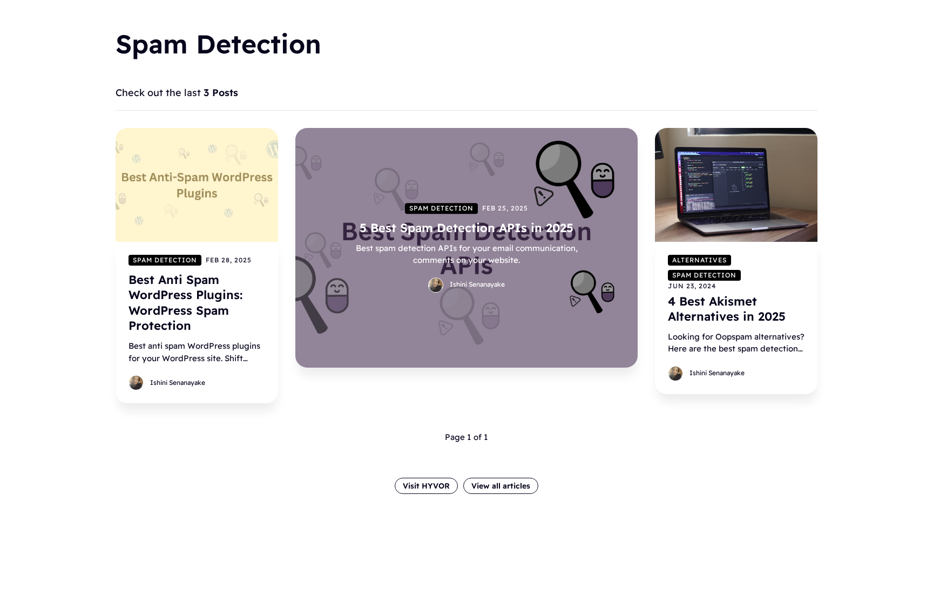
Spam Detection (165, 259)
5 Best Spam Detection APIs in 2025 (466, 227)
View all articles (500, 486)
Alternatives (699, 259)
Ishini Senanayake (177, 382)
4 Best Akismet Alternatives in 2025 (727, 308)
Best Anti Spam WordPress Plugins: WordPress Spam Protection (185, 302)
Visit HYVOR (426, 486)
